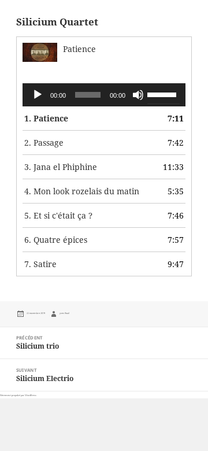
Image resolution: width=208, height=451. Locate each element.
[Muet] (138, 95)
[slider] (163, 93)
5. (58, 215)
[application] (104, 94)
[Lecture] (37, 95)
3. (60, 166)
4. (81, 191)
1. (46, 118)
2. (44, 142)
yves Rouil (64, 313)
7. (40, 263)
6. (55, 239)
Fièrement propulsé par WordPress (18, 395)
